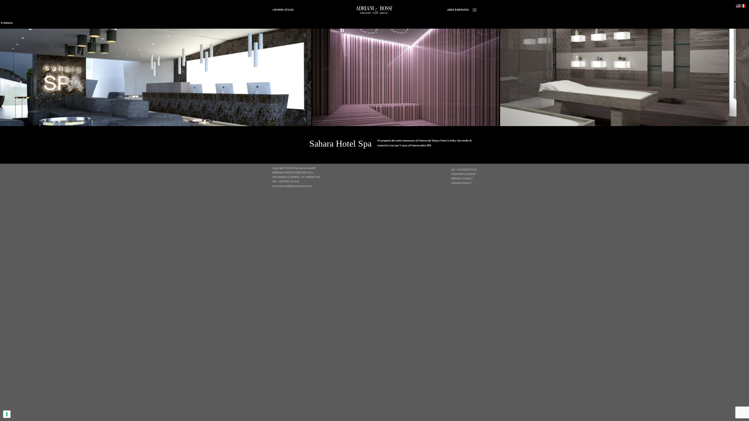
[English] (738, 5)
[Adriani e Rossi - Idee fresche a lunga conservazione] (374, 9)
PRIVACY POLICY (462, 178)
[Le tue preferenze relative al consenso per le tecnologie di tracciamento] (7, 414)
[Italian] (743, 5)
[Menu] (474, 10)
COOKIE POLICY (461, 183)
